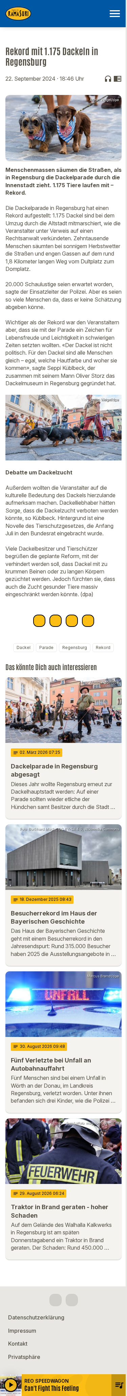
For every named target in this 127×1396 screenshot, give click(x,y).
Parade (46, 647)
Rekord (103, 647)
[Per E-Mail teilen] (88, 620)
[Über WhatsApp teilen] (71, 620)
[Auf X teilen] (55, 620)
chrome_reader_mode (117, 79)
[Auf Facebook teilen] (39, 620)
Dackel (23, 647)
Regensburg (74, 647)
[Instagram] (71, 1300)
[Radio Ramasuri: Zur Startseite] (55, 13)
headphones (108, 79)
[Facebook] (55, 1300)
